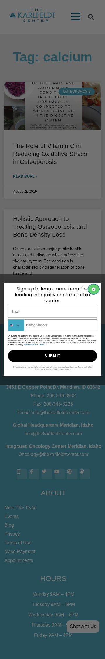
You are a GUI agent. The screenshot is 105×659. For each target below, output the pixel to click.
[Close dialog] (93, 289)
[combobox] (16, 325)
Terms (41, 345)
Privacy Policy (30, 345)
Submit (52, 356)
